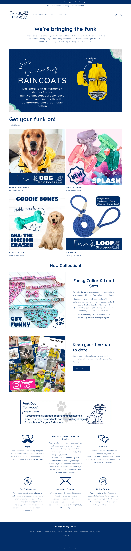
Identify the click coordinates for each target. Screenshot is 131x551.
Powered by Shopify (70, 548)
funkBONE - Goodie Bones (18, 253)
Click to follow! (81, 369)
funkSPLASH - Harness (74, 187)
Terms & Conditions (81, 532)
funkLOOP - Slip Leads (74, 253)
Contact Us (68, 532)
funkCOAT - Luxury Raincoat (19, 187)
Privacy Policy (95, 532)
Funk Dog (62, 548)
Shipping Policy (50, 532)
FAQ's (60, 532)
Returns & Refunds (36, 532)
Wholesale (65, 535)
